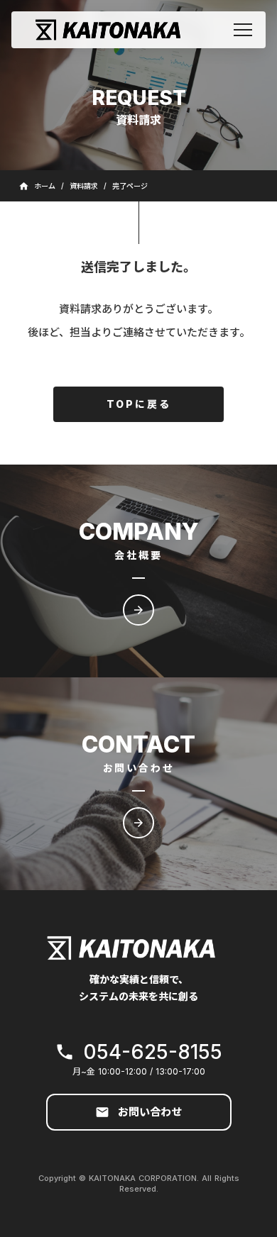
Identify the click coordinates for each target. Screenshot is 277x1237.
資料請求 (84, 186)
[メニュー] (243, 30)
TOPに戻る (139, 404)
